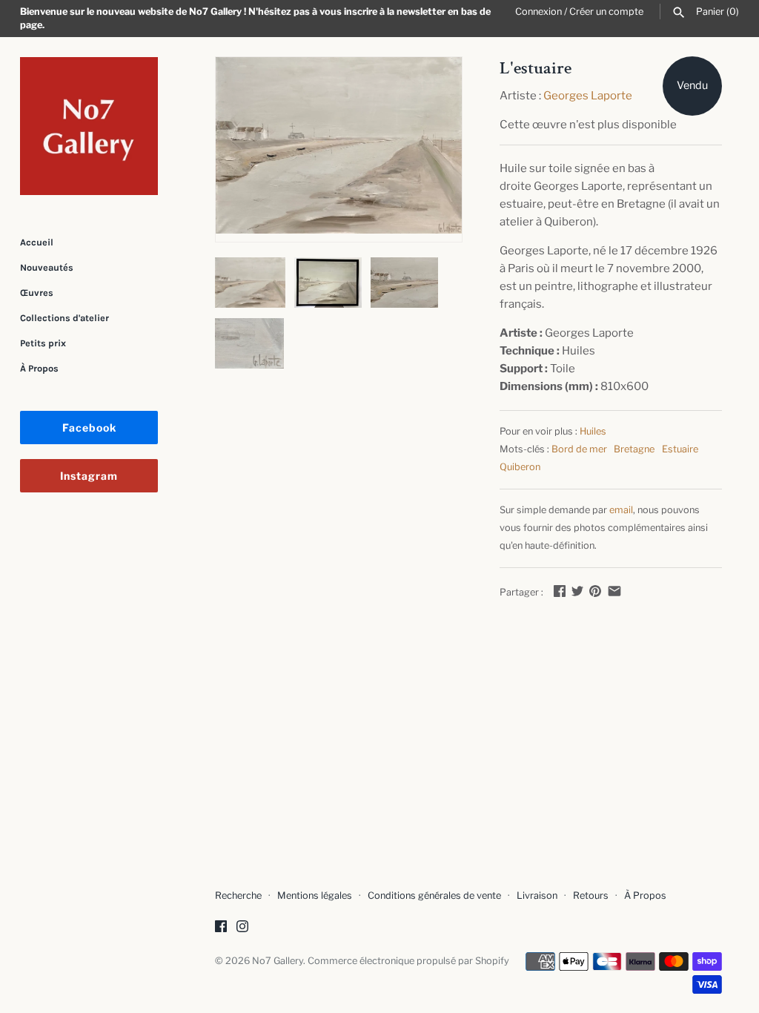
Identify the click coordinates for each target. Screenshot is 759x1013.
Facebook (89, 427)
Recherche (238, 895)
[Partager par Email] (614, 591)
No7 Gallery (277, 960)
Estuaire (680, 449)
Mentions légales (314, 895)
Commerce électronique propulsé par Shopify (408, 960)
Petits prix (43, 343)
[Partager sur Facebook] (560, 591)
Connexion (538, 11)
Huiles (593, 431)
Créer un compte (606, 11)
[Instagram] (242, 928)
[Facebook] (221, 928)
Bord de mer (579, 449)
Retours (591, 895)
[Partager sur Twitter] (577, 591)
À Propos (39, 368)
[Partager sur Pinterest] (595, 591)
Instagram (89, 475)
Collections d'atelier (64, 317)
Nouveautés (46, 267)
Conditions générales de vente (434, 895)
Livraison (537, 895)
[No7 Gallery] (89, 126)
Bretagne (634, 449)
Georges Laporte (587, 95)
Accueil (36, 242)
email (621, 509)
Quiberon (520, 466)
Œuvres (36, 292)
